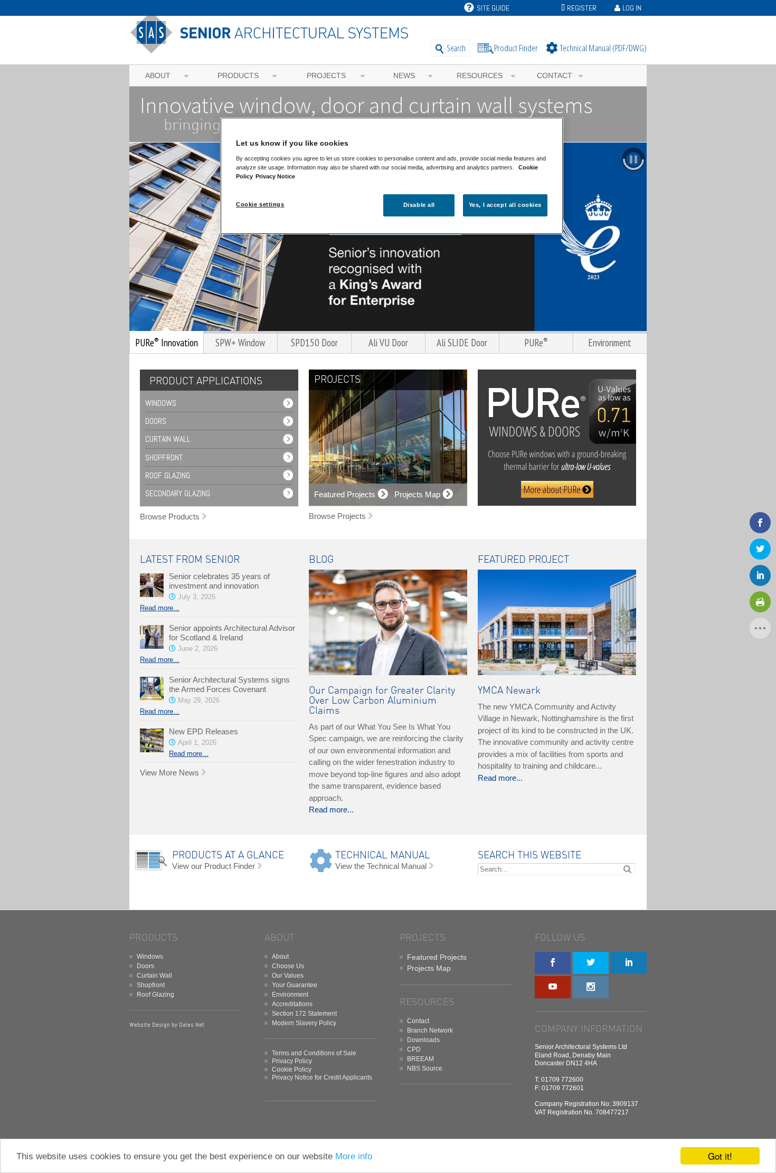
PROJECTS (337, 380)
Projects (326, 75)
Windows (160, 403)
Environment (290, 994)
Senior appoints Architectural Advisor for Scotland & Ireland (232, 632)
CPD (414, 1049)
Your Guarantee (294, 985)
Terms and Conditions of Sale (314, 1053)
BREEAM (420, 1059)
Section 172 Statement (304, 1013)
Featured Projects (437, 957)
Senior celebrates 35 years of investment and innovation (219, 581)
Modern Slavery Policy (304, 1023)
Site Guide (493, 8)
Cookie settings (260, 204)
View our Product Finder (213, 866)
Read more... (159, 607)
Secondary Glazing (177, 493)
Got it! (720, 1155)
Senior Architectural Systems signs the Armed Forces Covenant (229, 684)
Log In (631, 8)
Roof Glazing (167, 475)
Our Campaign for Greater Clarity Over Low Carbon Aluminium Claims (382, 701)
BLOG (321, 560)
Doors (155, 421)
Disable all (419, 205)
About (158, 75)
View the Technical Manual (381, 866)
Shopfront (164, 457)
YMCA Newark (509, 691)
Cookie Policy (291, 1069)
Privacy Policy (292, 1061)
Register (582, 8)
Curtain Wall (168, 438)
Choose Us (288, 966)
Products (238, 75)
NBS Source (424, 1068)
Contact (554, 75)
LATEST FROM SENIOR (190, 560)
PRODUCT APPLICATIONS (205, 381)
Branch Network (430, 1030)
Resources (480, 75)
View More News (169, 772)
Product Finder (516, 48)
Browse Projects (337, 516)
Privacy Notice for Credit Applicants (322, 1077)
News (404, 75)
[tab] (203, 381)
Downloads (423, 1040)
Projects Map (429, 968)
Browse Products (170, 516)
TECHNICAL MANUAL (382, 855)
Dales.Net (191, 1024)
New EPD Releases (203, 731)
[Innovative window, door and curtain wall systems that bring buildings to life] (273, 49)
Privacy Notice (275, 176)
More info (353, 1156)
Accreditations (292, 1004)
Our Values (288, 975)
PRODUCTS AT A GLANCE (228, 855)
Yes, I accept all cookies (505, 205)
